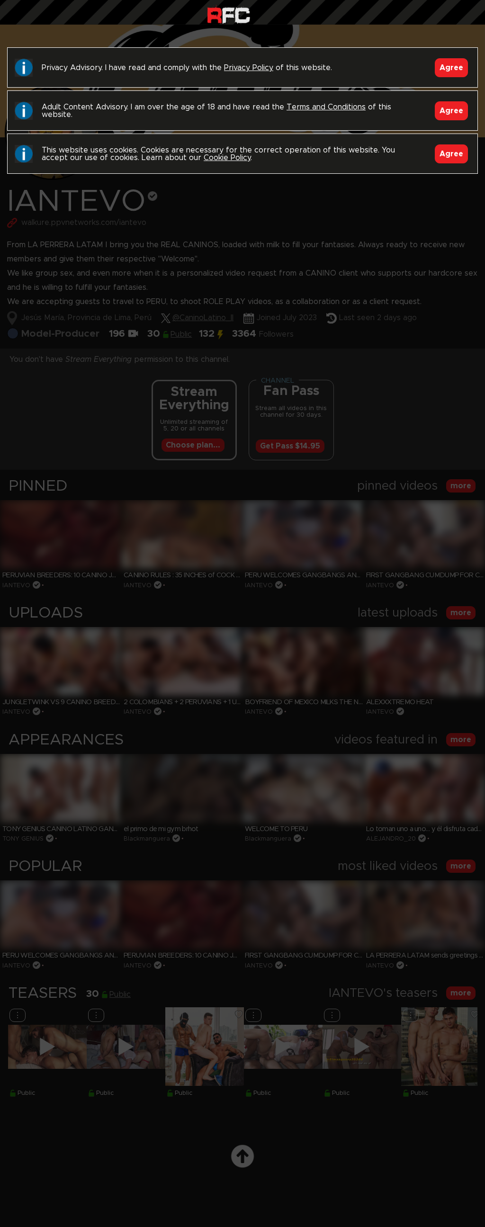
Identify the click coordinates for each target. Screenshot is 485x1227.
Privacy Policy (248, 68)
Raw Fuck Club (228, 14)
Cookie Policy (227, 157)
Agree (451, 68)
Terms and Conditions (326, 107)
